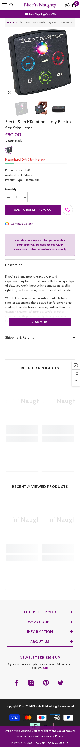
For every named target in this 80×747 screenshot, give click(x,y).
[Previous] (63, 93)
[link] (22, 429)
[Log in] (67, 5)
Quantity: (11, 189)
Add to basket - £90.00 (32, 210)
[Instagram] (31, 682)
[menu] (4, 5)
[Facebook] (17, 682)
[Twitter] (60, 682)
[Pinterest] (46, 682)
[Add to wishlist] (68, 209)
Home (10, 22)
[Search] (11, 5)
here (45, 667)
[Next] (70, 93)
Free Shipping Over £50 (42, 14)
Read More (40, 322)
